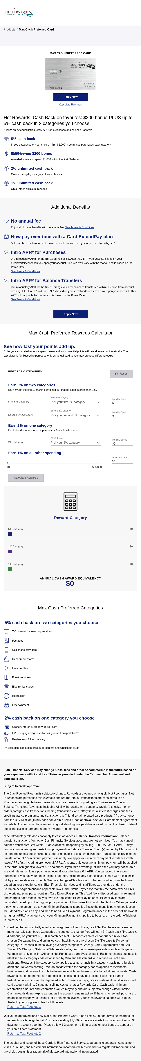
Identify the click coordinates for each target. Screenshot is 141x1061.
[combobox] (76, 402)
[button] (70, 105)
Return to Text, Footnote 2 (24, 1033)
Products (9, 29)
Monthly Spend (119, 399)
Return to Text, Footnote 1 (24, 1006)
